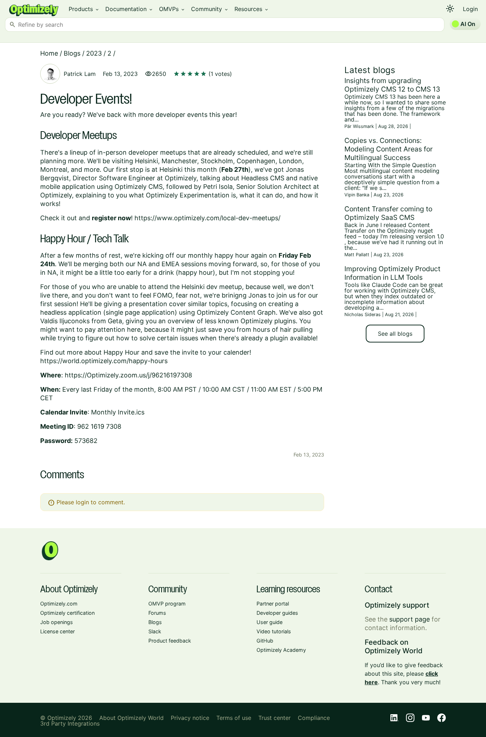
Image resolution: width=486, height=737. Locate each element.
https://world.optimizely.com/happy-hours (104, 361)
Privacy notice (190, 717)
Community (210, 8)
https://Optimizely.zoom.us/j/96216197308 (128, 375)
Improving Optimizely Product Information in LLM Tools (392, 273)
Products (84, 8)
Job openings (56, 622)
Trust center (274, 717)
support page (409, 619)
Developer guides (277, 613)
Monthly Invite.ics (117, 412)
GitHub (265, 641)
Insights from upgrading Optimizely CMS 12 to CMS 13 (392, 84)
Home (49, 53)
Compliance (314, 717)
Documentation (129, 8)
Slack (154, 631)
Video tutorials (274, 631)
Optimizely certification (67, 613)
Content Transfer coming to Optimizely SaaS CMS (388, 213)
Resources (251, 8)
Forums (157, 613)
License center (57, 631)
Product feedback (169, 641)
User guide (269, 622)
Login (470, 8)
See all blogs (395, 333)
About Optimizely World (131, 717)
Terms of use (233, 717)
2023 (94, 53)
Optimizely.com (59, 604)
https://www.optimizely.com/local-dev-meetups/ (207, 218)
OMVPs (172, 8)
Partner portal (273, 604)
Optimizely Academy (281, 650)
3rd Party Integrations (70, 723)
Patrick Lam (80, 73)
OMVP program (167, 604)
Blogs (72, 53)
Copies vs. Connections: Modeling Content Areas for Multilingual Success (388, 149)
